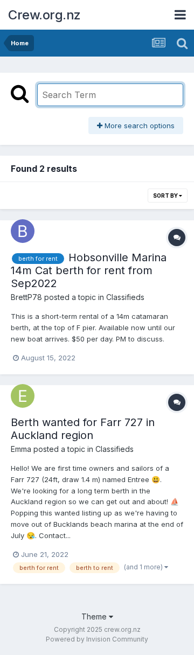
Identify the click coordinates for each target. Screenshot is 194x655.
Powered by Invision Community (97, 639)
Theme (95, 616)
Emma (21, 449)
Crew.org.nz (44, 15)
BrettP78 (26, 297)
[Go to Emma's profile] (22, 396)
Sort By (166, 195)
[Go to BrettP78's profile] (22, 231)
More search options (138, 125)
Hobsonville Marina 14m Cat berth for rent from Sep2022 (89, 270)
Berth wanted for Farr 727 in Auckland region (83, 429)
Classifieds (125, 297)
